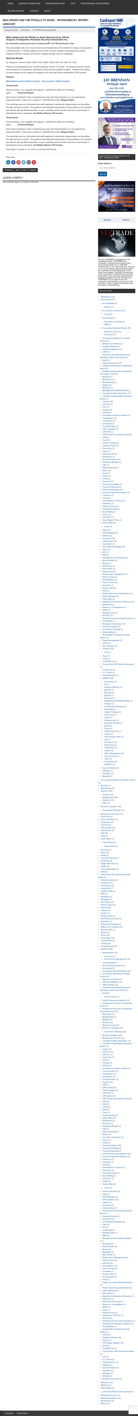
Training (104, 943)
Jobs (104, 549)
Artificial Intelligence (110, 349)
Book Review (106, 788)
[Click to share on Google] (18, 162)
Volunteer (106, 773)
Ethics (105, 470)
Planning (104, 908)
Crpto (104, 1112)
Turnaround (107, 670)
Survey (104, 932)
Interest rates (108, 541)
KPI (103, 552)
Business (106, 388)
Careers (105, 401)
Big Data (108, 693)
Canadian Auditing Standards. (115, 393)
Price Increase (108, 582)
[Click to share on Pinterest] (34, 162)
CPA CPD (106, 432)
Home (10, 4)
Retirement (107, 605)
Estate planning (109, 468)
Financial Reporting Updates (114, 1154)
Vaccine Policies (109, 768)
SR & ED (106, 615)
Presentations (108, 580)
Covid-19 (104, 825)
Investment (107, 544)
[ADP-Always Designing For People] (116, 73)
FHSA (104, 479)
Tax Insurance (108, 646)
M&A (18, 170)
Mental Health (108, 560)
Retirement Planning (109, 924)
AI (105, 684)
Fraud (106, 314)
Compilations (107, 418)
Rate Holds (107, 599)
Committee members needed (114, 415)
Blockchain (107, 379)
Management (108, 797)
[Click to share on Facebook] (13, 162)
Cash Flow (105, 817)
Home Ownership (108, 869)
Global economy (109, 506)
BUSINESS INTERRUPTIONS (115, 391)
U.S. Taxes (107, 672)
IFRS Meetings (108, 533)
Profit (104, 591)
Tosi (106, 652)
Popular (107, 220)
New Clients (107, 569)
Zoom (106, 527)
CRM (103, 836)
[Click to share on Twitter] (23, 162)
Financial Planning (110, 487)
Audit (104, 360)
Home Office (107, 523)
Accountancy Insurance (112, 311)
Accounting (8, 170)
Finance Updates (109, 1145)
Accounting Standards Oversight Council (118, 780)
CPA (104, 1085)
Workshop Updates (109, 1398)
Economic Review (110, 459)
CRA (104, 437)
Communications (108, 819)
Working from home (110, 1379)
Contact (34, 11)
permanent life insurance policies (116, 1392)
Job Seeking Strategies (112, 547)
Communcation (108, 1071)
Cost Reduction (108, 426)
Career (105, 1049)
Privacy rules (107, 588)
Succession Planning (111, 629)
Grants (105, 514)
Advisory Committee (111, 344)
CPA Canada (106, 828)
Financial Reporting (110, 490)
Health (103, 866)
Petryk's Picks (108, 577)
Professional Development (95, 4)
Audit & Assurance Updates (114, 1000)
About (47, 11)
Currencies (107, 448)
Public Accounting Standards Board (117, 1282)
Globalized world (109, 509)
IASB (103, 872)
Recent (126, 220)
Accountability (108, 303)
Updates (33, 170)
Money (105, 563)
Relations (106, 800)
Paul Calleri (25, 30)
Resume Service (16, 11)
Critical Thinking (109, 443)
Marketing (105, 897)
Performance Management (113, 574)
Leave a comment (49, 30)
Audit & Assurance (110, 363)
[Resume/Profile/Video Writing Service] (116, 211)
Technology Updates (111, 1343)
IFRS (73, 4)
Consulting (106, 424)
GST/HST (106, 517)
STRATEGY (107, 621)
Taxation (106, 649)
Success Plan (106, 930)
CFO (104, 407)
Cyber (105, 451)
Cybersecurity (108, 454)
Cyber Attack (106, 839)
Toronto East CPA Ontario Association (118, 664)
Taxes (103, 935)
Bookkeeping (107, 382)
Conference (107, 421)
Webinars (105, 1382)
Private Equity (106, 916)
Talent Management (110, 640)
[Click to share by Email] (29, 162)
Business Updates (110, 1035)
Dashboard (107, 457)
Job (105, 740)
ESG (104, 465)
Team (104, 656)
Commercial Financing (113, 707)
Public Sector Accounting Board (115, 593)
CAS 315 (106, 404)
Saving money (108, 613)
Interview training (108, 880)
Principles (106, 585)
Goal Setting (107, 512)
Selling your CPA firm (111, 1315)
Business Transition (29, 4)
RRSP (105, 610)
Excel (104, 473)
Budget (105, 385)
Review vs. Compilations (112, 607)
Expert (105, 476)
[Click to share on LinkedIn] (8, 162)
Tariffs (105, 643)
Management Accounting (113, 558)
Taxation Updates (109, 1337)
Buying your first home (110, 814)
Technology (105, 938)
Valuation (108, 764)
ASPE (104, 352)
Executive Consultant (113, 322)
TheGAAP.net (32, 149)
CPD (103, 833)
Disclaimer (9, 1413)
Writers (104, 1403)
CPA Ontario (106, 830)
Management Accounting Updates (116, 1238)
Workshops (105, 1401)
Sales (104, 803)
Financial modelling (110, 484)
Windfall (105, 776)
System (107, 307)
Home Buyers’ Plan (110, 520)
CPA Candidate (108, 429)
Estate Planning (109, 1132)
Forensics (106, 495)
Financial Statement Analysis (114, 492)
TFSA (104, 659)
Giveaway (106, 503)
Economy (105, 850)
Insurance (108, 335)
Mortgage (105, 899)
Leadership (105, 888)
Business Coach (111, 332)
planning (106, 1263)
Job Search (109, 742)
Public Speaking (109, 596)
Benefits (105, 377)
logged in (18, 182)
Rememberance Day (109, 919)
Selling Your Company (110, 927)
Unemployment (108, 675)
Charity (105, 413)
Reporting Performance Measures (116, 602)
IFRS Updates (108, 1200)
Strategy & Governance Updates (116, 1324)
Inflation (105, 536)
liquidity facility (107, 891)
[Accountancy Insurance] (116, 148)
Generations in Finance (112, 501)
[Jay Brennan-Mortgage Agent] (116, 113)
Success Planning (110, 627)
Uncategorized (107, 946)
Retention (105, 921)
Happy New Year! (108, 864)
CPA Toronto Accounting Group (115, 435)
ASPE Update (108, 985)
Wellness (106, 1373)
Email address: (105, 163)
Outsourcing (107, 571)
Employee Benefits (110, 462)
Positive (104, 913)
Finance (105, 481)
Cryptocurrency (108, 446)
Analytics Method (109, 346)
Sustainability (108, 632)
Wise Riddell (106, 1388)
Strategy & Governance (112, 624)
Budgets (105, 1020)
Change (105, 410)
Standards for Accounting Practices (117, 618)
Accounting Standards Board (114, 328)
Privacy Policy (22, 1413)
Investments (106, 886)
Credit (105, 440)
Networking (107, 566)
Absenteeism (106, 297)
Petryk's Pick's (107, 905)
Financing (105, 861)
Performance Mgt (55, 4)
